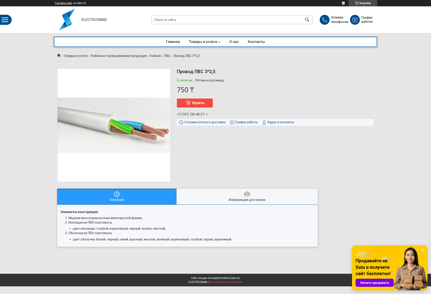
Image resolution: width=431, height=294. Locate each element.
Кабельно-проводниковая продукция (119, 56)
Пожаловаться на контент (225, 282)
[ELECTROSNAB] (66, 20)
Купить (198, 103)
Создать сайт (63, 3)
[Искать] (307, 20)
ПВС (167, 56)
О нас (234, 42)
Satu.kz (235, 278)
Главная (173, 42)
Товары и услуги (203, 42)
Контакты (256, 42)
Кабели (155, 56)
